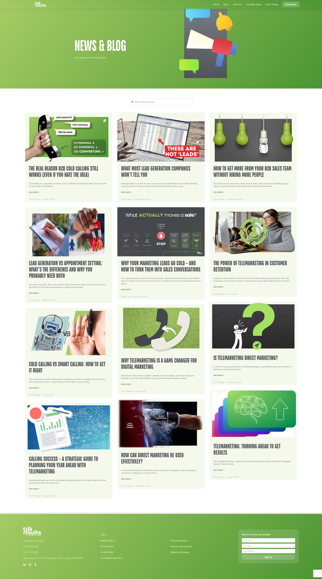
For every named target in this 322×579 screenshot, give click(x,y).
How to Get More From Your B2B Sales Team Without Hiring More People (252, 171)
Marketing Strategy (180, 552)
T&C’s (103, 535)
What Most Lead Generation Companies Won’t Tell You (155, 171)
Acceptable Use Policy (111, 558)
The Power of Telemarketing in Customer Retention (250, 266)
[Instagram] (30, 564)
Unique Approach (179, 540)
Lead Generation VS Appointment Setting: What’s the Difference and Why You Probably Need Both (65, 269)
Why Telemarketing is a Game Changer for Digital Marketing (159, 363)
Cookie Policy (107, 552)
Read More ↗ (34, 192)
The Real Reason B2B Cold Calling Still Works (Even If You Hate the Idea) (63, 171)
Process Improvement (181, 546)
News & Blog (272, 4)
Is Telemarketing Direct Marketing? (245, 357)
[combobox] (161, 102)
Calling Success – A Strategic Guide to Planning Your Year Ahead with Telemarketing (63, 465)
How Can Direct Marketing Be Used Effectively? (152, 458)
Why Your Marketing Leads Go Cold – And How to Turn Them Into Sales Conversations (160, 266)
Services (237, 4)
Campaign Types (253, 4)
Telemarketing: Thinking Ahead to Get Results (246, 449)
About (226, 4)
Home (216, 4)
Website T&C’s (107, 540)
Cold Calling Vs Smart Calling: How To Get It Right (67, 367)
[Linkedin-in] (24, 564)
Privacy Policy (107, 546)
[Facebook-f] (35, 564)
